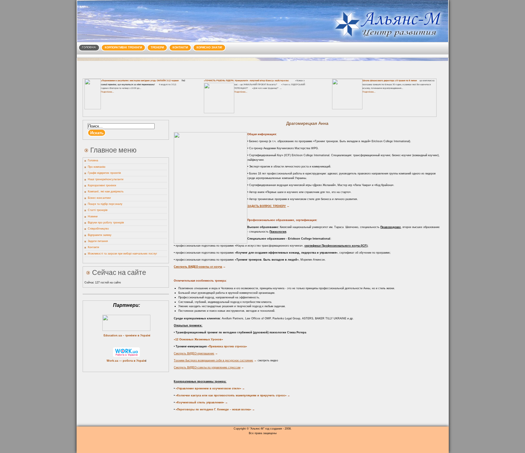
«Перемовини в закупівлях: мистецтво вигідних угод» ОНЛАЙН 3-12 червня (140, 80)
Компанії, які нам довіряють (106, 191)
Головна (89, 47)
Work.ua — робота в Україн (126, 360)
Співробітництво (98, 228)
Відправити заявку (100, 235)
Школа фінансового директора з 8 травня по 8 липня (389, 80)
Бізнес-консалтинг (99, 197)
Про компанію (96, 166)
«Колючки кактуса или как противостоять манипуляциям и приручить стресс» (230, 395)
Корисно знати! (209, 47)
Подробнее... (107, 91)
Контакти (180, 47)
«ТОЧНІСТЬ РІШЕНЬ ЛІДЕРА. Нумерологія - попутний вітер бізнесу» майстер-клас (246, 80)
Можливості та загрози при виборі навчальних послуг (122, 253)
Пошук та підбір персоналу (105, 203)
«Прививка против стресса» (227, 346)
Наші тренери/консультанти (105, 179)
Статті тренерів (98, 210)
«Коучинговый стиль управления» (199, 402)
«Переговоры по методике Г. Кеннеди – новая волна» (213, 409)
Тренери (157, 47)
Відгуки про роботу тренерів (106, 222)
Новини (93, 216)
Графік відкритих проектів (104, 172)
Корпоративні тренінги (123, 47)
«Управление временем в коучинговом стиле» (207, 388)
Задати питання (98, 241)
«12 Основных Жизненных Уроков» (198, 339)
